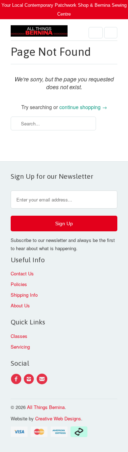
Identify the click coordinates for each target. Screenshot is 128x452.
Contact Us (22, 273)
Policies (19, 284)
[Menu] (96, 32)
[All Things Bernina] (39, 33)
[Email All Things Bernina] (43, 379)
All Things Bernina (46, 407)
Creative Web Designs (58, 418)
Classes (19, 336)
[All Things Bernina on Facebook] (17, 379)
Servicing (20, 346)
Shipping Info (24, 294)
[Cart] (110, 32)
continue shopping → (83, 107)
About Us (20, 305)
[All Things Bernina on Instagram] (29, 379)
